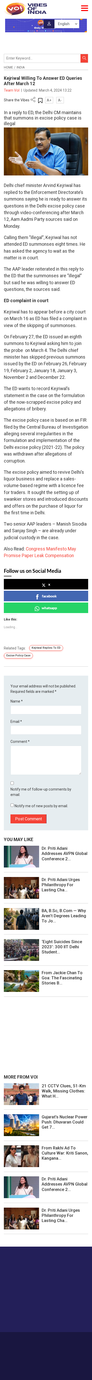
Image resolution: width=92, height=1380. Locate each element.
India (21, 67)
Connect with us (29, 1318)
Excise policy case (18, 655)
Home (8, 67)
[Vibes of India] (25, 8)
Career (23, 1339)
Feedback (76, 1339)
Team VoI (12, 90)
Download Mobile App (46, 1367)
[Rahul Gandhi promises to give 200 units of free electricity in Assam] (21, 1094)
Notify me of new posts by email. (41, 806)
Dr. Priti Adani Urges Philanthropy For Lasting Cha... (61, 884)
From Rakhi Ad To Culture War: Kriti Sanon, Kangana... (65, 1153)
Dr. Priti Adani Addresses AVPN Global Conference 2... (64, 853)
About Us (38, 1339)
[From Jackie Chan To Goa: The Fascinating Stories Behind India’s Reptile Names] (21, 981)
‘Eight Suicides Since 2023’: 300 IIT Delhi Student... (62, 946)
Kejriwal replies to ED (46, 647)
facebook (49, 596)
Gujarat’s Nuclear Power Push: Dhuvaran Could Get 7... (64, 1122)
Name (16, 701)
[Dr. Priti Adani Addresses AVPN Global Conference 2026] (21, 856)
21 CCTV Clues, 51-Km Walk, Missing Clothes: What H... (64, 1091)
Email (16, 721)
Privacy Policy (38, 1345)
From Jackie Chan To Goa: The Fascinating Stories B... (62, 977)
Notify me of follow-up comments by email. (40, 792)
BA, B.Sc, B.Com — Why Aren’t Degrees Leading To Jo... (64, 915)
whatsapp (49, 608)
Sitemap (58, 1345)
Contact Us (57, 1339)
